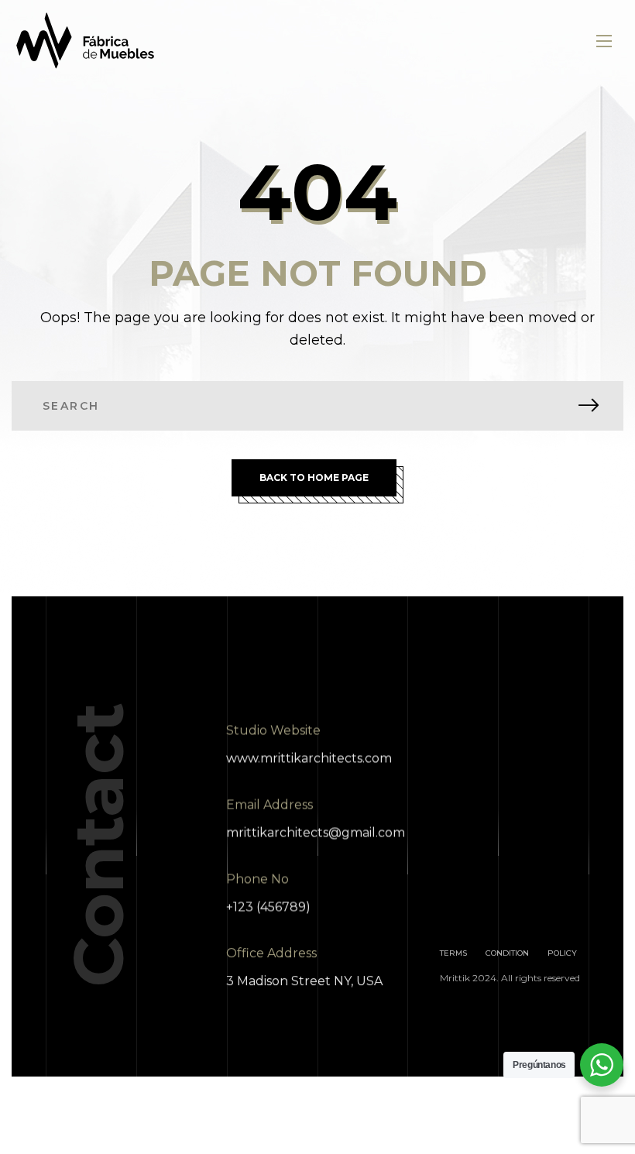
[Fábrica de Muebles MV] (86, 41)
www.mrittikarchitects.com (309, 757)
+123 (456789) (268, 906)
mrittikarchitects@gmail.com (315, 832)
